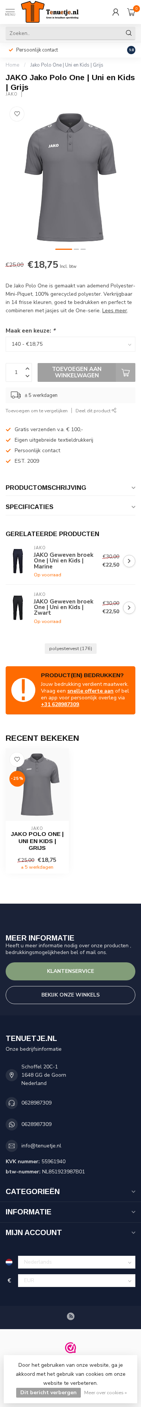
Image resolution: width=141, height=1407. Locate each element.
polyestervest (70, 648)
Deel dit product (94, 410)
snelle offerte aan (90, 690)
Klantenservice (70, 971)
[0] (131, 12)
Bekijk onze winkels (70, 994)
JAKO (12, 94)
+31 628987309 (60, 704)
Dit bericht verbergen (48, 1392)
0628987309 (36, 1102)
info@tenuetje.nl (41, 1145)
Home (12, 65)
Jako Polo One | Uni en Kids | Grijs (66, 65)
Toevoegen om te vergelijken (37, 410)
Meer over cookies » (105, 1392)
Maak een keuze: (30, 330)
